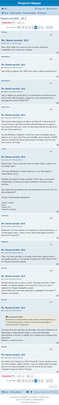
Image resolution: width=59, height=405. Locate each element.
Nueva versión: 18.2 (13, 18)
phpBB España (38, 399)
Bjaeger (4, 346)
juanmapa (4, 215)
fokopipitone (5, 56)
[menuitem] (4, 8)
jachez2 (4, 268)
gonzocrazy (5, 107)
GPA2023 (4, 242)
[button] (19, 27)
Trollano (4, 32)
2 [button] (29, 27)
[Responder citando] (51, 34)
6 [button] (42, 27)
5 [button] (38, 27)
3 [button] (32, 27)
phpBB (23, 397)
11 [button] (48, 27)
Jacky (3, 149)
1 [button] (26, 27)
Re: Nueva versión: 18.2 (14, 40)
